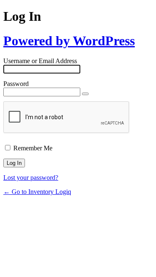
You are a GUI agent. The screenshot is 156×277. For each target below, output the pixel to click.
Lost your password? (30, 177)
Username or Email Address (40, 60)
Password (16, 83)
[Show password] (85, 94)
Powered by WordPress (69, 40)
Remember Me (32, 148)
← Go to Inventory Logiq (37, 191)
